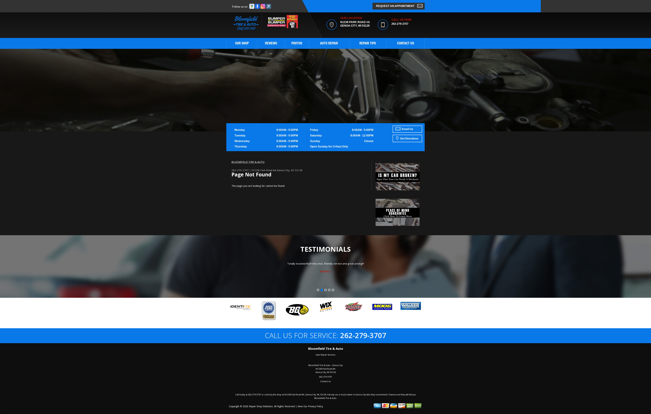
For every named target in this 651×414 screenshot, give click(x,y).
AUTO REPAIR (329, 43)
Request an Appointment (395, 6)
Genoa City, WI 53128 (289, 170)
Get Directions (408, 138)
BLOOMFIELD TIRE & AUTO (247, 162)
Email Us (407, 129)
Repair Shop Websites (261, 406)
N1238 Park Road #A (264, 170)
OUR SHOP (242, 43)
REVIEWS (271, 43)
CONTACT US (405, 43)
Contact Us (325, 381)
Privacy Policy (315, 406)
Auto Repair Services (325, 354)
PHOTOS (296, 43)
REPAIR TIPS (367, 43)
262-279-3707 (399, 23)
